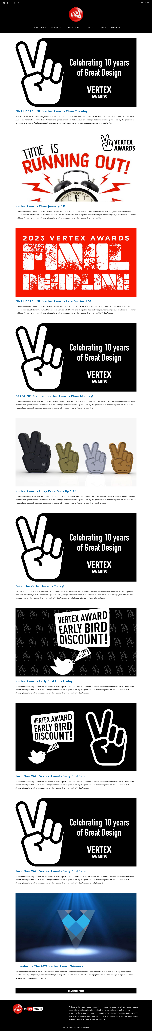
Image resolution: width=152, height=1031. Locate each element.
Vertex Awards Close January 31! (40, 206)
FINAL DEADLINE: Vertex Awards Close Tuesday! (52, 111)
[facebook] (11, 3)
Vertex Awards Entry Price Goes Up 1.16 (46, 491)
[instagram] (7, 3)
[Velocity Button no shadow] (76, 8)
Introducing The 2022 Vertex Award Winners (49, 966)
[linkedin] (4, 3)
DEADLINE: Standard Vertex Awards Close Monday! (54, 396)
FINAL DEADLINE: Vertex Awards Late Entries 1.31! (54, 301)
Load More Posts (76, 991)
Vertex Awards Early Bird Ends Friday (44, 681)
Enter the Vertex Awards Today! (40, 586)
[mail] (18, 3)
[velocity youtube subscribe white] (28, 1004)
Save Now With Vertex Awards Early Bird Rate (51, 776)
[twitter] (15, 3)
